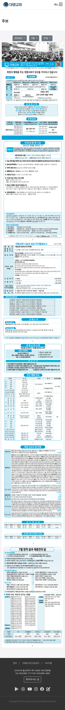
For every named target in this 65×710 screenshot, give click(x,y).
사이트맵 (48, 663)
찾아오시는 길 (32, 679)
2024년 (19, 38)
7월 (33, 38)
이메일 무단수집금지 (30, 663)
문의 (15, 663)
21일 (46, 38)
